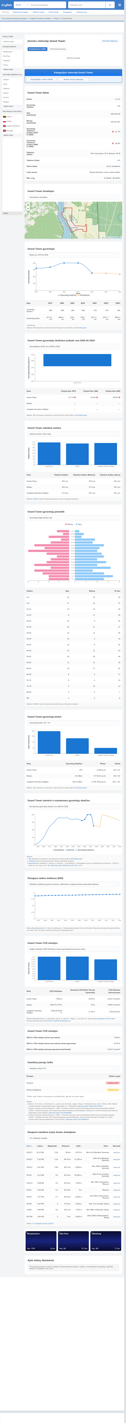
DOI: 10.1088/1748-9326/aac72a (59, 1021)
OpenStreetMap (116, 238)
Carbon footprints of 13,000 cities (104, 1019)
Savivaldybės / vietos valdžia (42, 79)
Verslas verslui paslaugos (73, 79)
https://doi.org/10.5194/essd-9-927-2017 (64, 865)
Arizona (6, 97)
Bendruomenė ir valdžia (37, 49)
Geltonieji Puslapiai (20, 12)
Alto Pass (6, 56)
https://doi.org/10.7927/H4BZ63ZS (77, 1119)
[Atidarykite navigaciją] (120, 5)
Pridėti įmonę (82, 12)
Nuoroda (32, 863)
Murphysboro (7, 52)
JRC (34, 328)
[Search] (110, 4)
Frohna (5, 65)
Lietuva (7, 116)
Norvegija (8, 130)
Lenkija (7, 121)
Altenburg (6, 61)
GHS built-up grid (80, 328)
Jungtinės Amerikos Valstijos (40, 18)
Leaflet (105, 238)
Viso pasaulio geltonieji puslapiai (14, 18)
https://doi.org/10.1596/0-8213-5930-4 (90, 1106)
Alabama (6, 88)
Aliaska (5, 93)
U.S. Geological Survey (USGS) (42, 1223)
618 (118, 160)
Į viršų (5, 213)
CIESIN (35, 499)
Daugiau (6, 102)
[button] (28, 205)
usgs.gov (116, 1152)
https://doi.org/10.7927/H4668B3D (60, 1113)
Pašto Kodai (53, 12)
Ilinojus (56, 18)
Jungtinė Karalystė (11, 126)
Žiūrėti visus (8, 69)
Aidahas (6, 80)
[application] (73, 279)
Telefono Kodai (38, 12)
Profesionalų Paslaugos (58, 49)
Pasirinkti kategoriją (109, 41)
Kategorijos (67, 12)
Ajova (5, 84)
